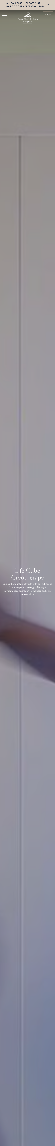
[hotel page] (28, 14)
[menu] (4, 15)
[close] (48, 5)
